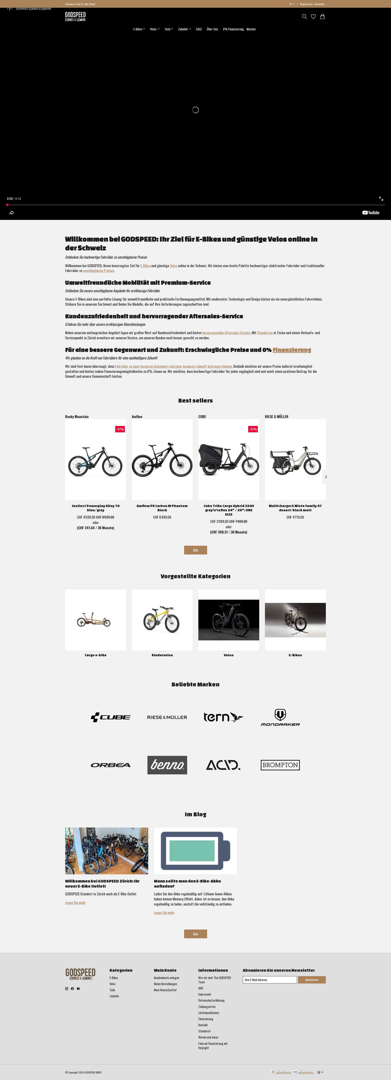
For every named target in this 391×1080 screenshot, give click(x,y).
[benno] (167, 766)
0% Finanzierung (233, 29)
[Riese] (167, 718)
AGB (200, 988)
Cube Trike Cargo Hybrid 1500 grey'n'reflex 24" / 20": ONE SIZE (229, 510)
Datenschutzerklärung (211, 1000)
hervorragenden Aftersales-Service (226, 332)
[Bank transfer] (303, 1072)
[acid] (223, 766)
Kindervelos (162, 655)
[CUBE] (110, 718)
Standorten (265, 332)
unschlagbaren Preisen (98, 270)
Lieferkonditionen (208, 1013)
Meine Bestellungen (165, 984)
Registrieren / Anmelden (312, 4)
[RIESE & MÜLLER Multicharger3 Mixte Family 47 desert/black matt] (295, 459)
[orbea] (110, 766)
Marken (251, 29)
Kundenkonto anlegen (166, 978)
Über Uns (212, 29)
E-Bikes (145, 265)
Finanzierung (292, 349)
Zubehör (114, 996)
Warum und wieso (208, 1037)
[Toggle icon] (304, 16)
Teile (112, 990)
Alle (195, 550)
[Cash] (281, 1072)
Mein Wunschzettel (165, 990)
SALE (199, 29)
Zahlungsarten (206, 1006)
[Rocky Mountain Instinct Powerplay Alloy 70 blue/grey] (95, 459)
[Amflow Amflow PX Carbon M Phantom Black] (162, 459)
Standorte (204, 1031)
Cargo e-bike (96, 655)
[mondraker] (280, 718)
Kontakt (203, 1025)
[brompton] (280, 766)
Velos (173, 265)
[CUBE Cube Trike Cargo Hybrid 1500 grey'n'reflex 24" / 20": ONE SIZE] (228, 459)
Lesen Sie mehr (75, 902)
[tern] (223, 718)
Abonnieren (311, 980)
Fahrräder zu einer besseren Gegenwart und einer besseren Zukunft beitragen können (173, 366)
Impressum (204, 994)
